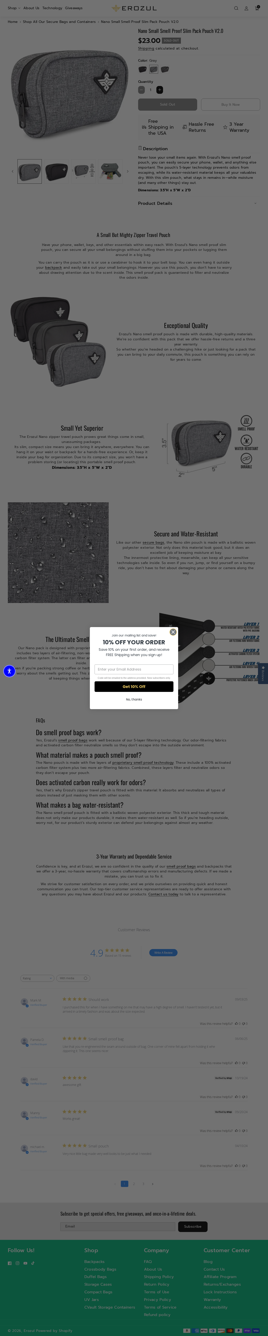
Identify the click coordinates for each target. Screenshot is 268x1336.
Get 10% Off (134, 686)
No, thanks (134, 699)
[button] (9, 671)
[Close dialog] (173, 632)
